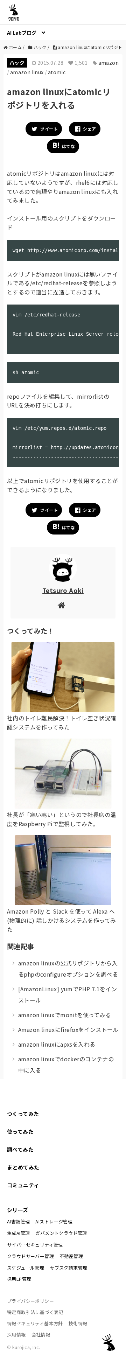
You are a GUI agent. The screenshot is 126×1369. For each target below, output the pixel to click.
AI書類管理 (18, 1221)
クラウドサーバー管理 (30, 1256)
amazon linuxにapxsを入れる (56, 1044)
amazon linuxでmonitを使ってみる (64, 1015)
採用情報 (16, 1334)
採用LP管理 (19, 1279)
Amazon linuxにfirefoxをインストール (68, 1029)
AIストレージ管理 (53, 1221)
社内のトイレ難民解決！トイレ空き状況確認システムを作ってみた (61, 722)
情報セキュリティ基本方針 (35, 1323)
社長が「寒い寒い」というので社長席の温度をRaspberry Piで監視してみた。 (61, 819)
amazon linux (27, 72)
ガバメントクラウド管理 (61, 1233)
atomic (56, 72)
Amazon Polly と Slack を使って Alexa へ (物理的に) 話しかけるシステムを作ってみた (61, 920)
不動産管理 (71, 1256)
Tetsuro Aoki (63, 590)
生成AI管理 (18, 1233)
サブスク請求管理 (68, 1267)
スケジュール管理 (25, 1267)
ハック (16, 62)
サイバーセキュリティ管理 (35, 1244)
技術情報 (78, 1323)
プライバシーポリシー (30, 1301)
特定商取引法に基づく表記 (35, 1312)
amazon (108, 62)
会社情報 (40, 1334)
